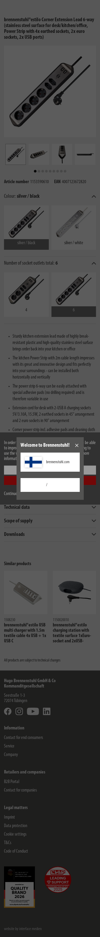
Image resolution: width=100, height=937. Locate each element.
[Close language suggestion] (77, 445)
